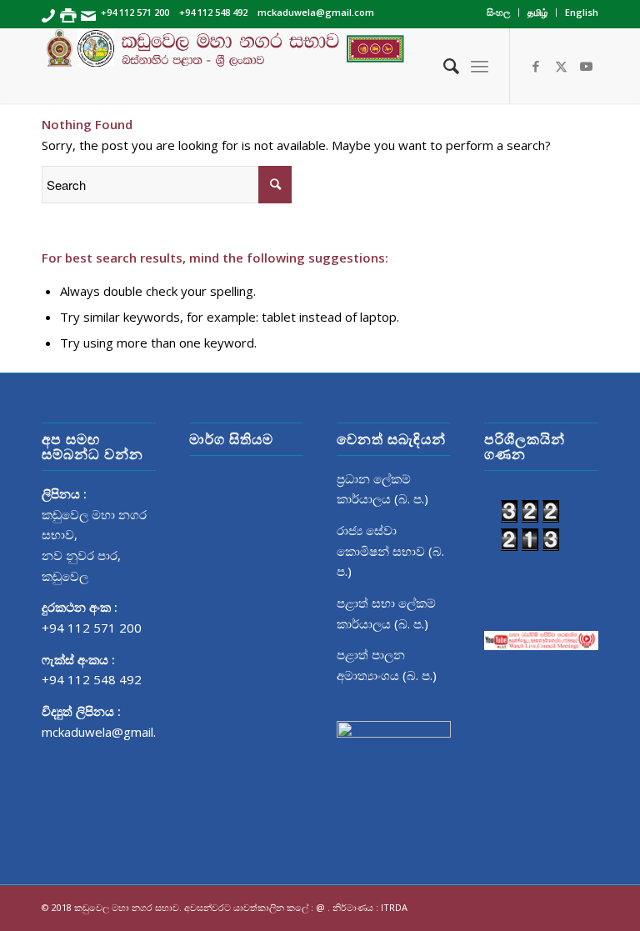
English (581, 12)
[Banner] (320, 65)
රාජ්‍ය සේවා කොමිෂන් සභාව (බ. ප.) (390, 551)
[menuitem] (498, 12)
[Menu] (479, 65)
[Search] (443, 65)
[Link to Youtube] (585, 65)
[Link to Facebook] (535, 65)
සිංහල (498, 12)
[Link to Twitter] (560, 65)
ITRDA (394, 907)
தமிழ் (538, 12)
